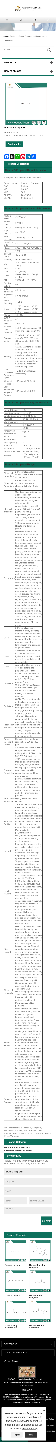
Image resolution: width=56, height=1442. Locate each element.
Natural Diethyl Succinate (36, 1326)
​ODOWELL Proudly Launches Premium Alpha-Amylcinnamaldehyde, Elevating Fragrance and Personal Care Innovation (27, 1382)
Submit (46, 1220)
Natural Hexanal (13, 1265)
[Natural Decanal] (16, 1281)
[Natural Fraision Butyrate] (40, 1251)
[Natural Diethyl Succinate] (40, 1311)
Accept (31, 1435)
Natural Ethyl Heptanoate (11, 1326)
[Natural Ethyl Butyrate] (40, 1281)
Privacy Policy (48, 1419)
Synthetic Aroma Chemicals (18, 1150)
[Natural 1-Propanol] (26, 103)
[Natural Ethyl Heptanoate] (16, 1311)
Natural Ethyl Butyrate (35, 1296)
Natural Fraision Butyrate (37, 1266)
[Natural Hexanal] (16, 1251)
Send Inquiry (14, 144)
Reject (17, 1435)
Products (13, 36)
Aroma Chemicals (26, 36)
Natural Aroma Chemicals (17, 1147)
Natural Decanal (13, 1295)
